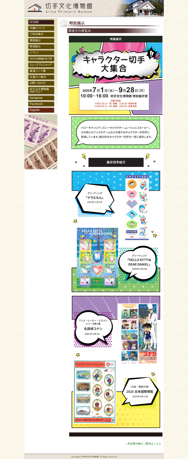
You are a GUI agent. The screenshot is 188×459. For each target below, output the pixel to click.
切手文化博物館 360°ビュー (39, 90)
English (34, 109)
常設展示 (35, 40)
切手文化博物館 (40, 9)
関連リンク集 (38, 70)
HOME (34, 22)
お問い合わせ (38, 83)
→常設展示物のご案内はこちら (143, 443)
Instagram (36, 97)
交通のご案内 (38, 77)
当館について (37, 28)
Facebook (36, 103)
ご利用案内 (36, 34)
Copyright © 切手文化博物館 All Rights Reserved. (94, 455)
